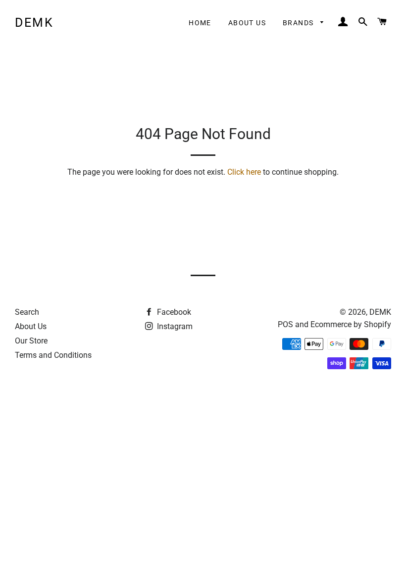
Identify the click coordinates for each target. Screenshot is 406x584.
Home (200, 23)
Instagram (174, 326)
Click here (244, 172)
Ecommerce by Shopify (350, 324)
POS (285, 324)
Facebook (173, 312)
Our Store (31, 340)
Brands (299, 23)
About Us (247, 23)
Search (27, 312)
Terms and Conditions (53, 355)
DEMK (34, 22)
